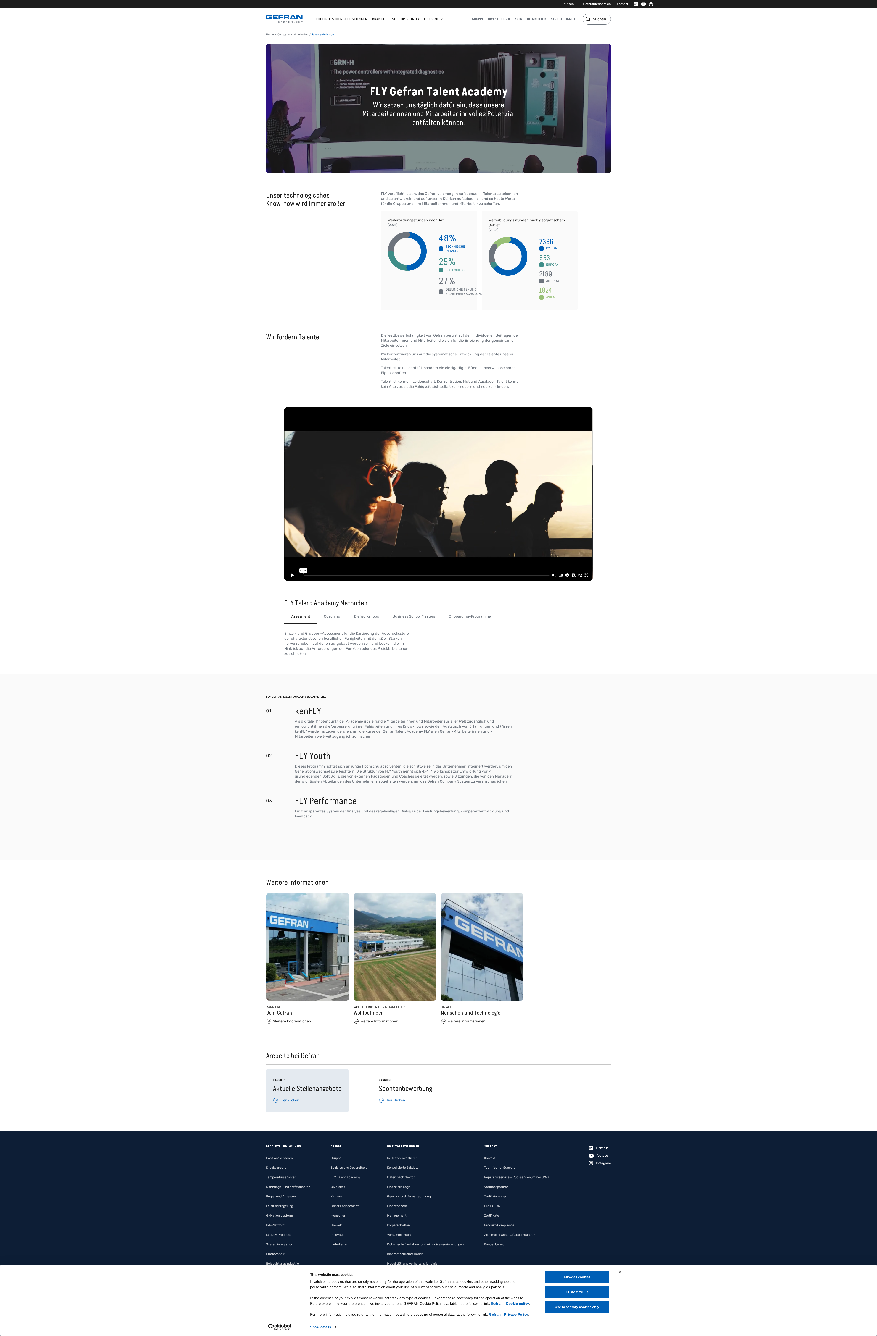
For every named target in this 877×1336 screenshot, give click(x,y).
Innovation (338, 1235)
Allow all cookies (576, 1277)
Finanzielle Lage (398, 1187)
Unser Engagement (345, 1206)
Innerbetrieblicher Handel (405, 1254)
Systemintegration (279, 1244)
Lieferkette (339, 1244)
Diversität (338, 1187)
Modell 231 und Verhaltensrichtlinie (412, 1263)
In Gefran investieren (402, 1158)
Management (396, 1216)
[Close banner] (619, 1272)
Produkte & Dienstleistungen (340, 19)
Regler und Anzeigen (281, 1196)
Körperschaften (398, 1225)
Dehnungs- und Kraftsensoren (288, 1187)
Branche (379, 19)
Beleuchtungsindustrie (282, 1263)
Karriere (336, 1196)
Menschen (338, 1216)
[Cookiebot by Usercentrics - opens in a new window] (280, 1327)
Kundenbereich (495, 1244)
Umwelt (336, 1225)
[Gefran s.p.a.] (284, 19)
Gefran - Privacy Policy (508, 1314)
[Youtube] (642, 4)
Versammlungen (399, 1235)
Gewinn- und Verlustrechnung (409, 1196)
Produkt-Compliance (499, 1225)
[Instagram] (649, 4)
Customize (574, 1292)
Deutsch (567, 4)
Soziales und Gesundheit (349, 1168)
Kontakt (622, 4)
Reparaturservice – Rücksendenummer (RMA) (517, 1177)
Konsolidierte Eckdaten (403, 1168)
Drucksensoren (277, 1168)
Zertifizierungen (495, 1196)
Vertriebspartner (496, 1187)
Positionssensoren (279, 1158)
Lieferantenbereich (597, 4)
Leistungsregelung (279, 1206)
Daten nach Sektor (401, 1177)
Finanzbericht (397, 1206)
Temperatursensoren (281, 1177)
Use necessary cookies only (577, 1307)
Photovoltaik (275, 1254)
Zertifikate (491, 1216)
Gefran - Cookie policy (510, 1303)
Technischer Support (499, 1168)
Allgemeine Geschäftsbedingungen (509, 1235)
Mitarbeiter (536, 19)
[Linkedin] (634, 4)
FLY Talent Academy (345, 1177)
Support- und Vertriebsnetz (417, 19)
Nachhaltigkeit (562, 19)
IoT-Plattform (275, 1225)
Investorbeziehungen (505, 19)
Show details (320, 1327)
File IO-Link (492, 1206)
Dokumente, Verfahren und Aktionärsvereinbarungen (425, 1244)
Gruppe (477, 19)
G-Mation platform (279, 1216)
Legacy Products (278, 1235)
